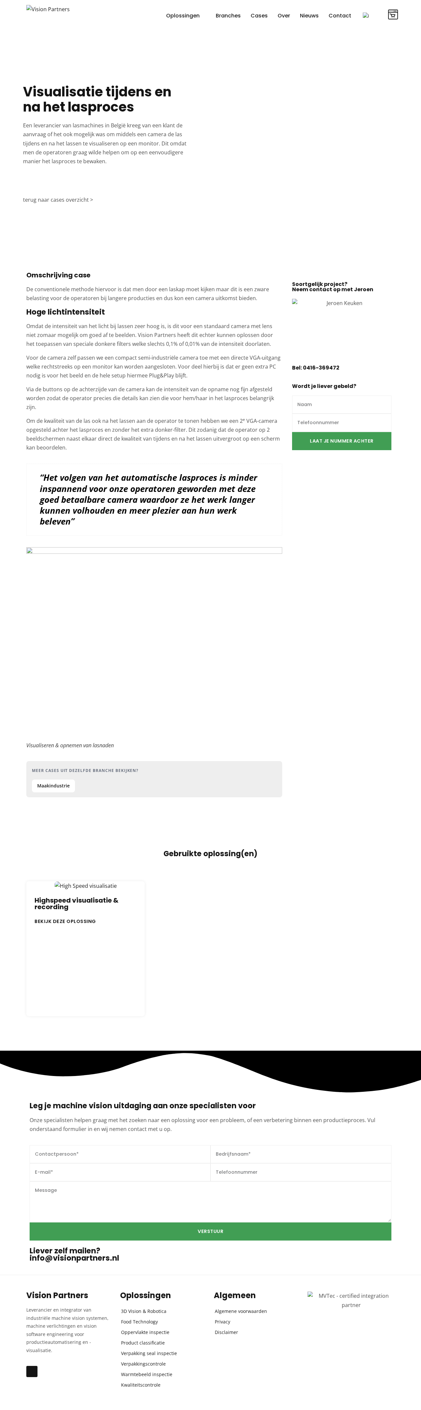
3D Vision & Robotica (143, 1311)
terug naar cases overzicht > (58, 199)
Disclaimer (226, 1332)
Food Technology (139, 1322)
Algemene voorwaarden (241, 1311)
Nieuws (309, 15)
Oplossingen (183, 15)
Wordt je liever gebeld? (324, 386)
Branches (228, 15)
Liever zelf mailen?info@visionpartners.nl (74, 1254)
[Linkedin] (31, 1371)
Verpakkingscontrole (143, 1364)
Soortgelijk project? (332, 286)
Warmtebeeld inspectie (146, 1374)
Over (284, 15)
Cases (259, 15)
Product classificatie (143, 1343)
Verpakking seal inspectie (149, 1353)
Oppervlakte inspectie (145, 1332)
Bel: (315, 368)
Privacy (222, 1322)
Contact (340, 15)
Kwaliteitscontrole (141, 1385)
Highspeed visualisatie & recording (76, 903)
